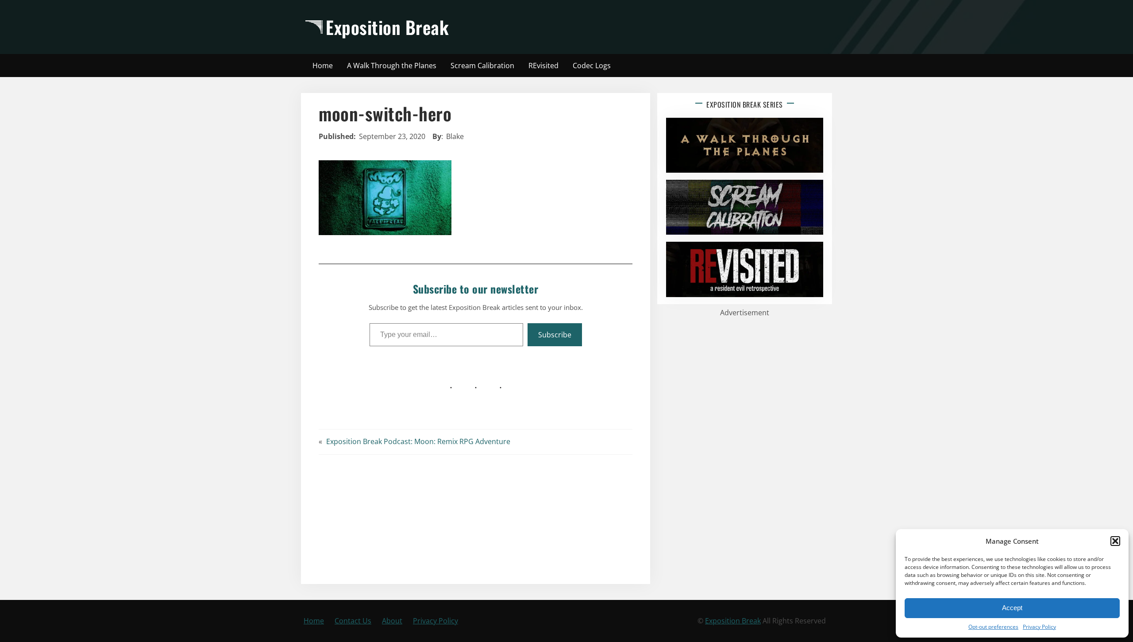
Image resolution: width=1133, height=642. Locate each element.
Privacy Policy (1039, 626)
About (392, 621)
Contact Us (353, 621)
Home (314, 621)
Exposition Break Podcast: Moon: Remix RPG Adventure (418, 441)
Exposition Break (387, 27)
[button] (1115, 541)
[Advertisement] (645, 27)
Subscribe (554, 335)
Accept (1012, 607)
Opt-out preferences (993, 626)
